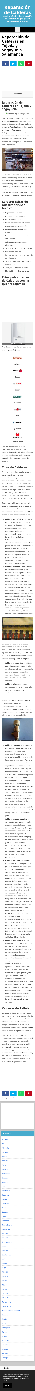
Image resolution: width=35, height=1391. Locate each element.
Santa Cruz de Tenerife (11, 1310)
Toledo (4, 1336)
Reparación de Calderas (17, 10)
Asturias (5, 1161)
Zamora (5, 1353)
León (4, 1259)
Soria (4, 1323)
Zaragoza (5, 1358)
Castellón (5, 1195)
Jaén (4, 1246)
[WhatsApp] (21, 64)
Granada (5, 1221)
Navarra (5, 1289)
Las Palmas (6, 1255)
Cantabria (6, 1191)
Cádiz (4, 1186)
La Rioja (5, 1251)
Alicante (5, 1152)
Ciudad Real (6, 1203)
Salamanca (16, 1098)
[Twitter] (13, 64)
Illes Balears (6, 1242)
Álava (4, 1143)
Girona (4, 1216)
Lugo (4, 1268)
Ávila (4, 1165)
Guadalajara (7, 1225)
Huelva (5, 1233)
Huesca (5, 1238)
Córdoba (5, 1208)
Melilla (4, 1280)
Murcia (4, 1285)
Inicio (6, 1368)
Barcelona (6, 1173)
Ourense (5, 1293)
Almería (5, 1156)
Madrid (5, 1272)
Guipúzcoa (6, 1229)
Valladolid (6, 1345)
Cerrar (7, 1385)
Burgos (5, 1178)
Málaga (5, 1276)
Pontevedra (6, 1302)
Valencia (5, 1340)
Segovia (5, 1315)
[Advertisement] (17, 79)
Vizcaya (5, 1349)
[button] (17, 29)
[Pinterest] (29, 64)
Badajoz (5, 1169)
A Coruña (5, 1139)
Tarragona (6, 1328)
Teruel (4, 1332)
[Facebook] (5, 64)
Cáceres (5, 1182)
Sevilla (4, 1319)
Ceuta (4, 1199)
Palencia (5, 1298)
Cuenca (5, 1212)
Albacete (5, 1148)
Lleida (4, 1263)
